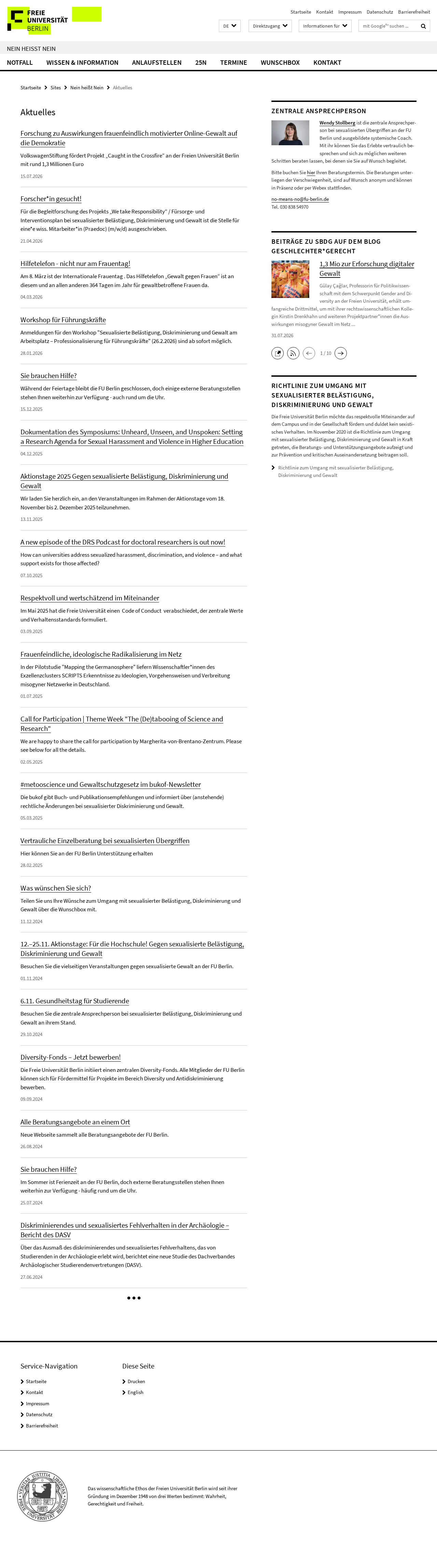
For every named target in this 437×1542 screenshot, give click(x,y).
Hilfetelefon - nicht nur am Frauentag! (75, 263)
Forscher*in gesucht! (51, 198)
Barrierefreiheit (414, 12)
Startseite (301, 12)
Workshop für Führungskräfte (63, 319)
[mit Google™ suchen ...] (423, 25)
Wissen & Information (82, 62)
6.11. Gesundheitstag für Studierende (74, 1000)
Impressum (350, 12)
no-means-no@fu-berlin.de (300, 199)
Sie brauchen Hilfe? (48, 375)
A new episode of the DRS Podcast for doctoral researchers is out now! (122, 542)
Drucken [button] (136, 1381)
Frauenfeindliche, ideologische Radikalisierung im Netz (101, 654)
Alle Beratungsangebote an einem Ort (75, 1121)
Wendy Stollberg (337, 122)
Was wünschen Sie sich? (55, 888)
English (135, 1392)
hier (311, 172)
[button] (230, 26)
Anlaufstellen (157, 62)
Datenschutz (380, 12)
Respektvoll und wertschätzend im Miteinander (89, 597)
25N (201, 62)
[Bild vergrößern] (290, 132)
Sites (56, 87)
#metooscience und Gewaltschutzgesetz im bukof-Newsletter (110, 784)
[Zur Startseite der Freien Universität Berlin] (57, 20)
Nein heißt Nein (31, 48)
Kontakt (324, 12)
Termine (233, 62)
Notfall (20, 62)
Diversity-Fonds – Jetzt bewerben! (70, 1057)
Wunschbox (280, 62)
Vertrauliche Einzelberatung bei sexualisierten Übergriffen (104, 840)
